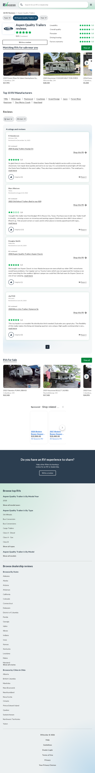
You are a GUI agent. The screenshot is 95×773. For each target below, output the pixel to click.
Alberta (6, 674)
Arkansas (6, 590)
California (6, 594)
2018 (5, 500)
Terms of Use (47, 755)
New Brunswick (9, 688)
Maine (5, 658)
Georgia (6, 622)
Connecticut (8, 603)
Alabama (6, 576)
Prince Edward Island (11, 705)
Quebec (6, 710)
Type (6, 18)
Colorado (6, 599)
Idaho (5, 626)
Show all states (9, 665)
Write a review (25, 42)
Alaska (5, 581)
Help (47, 740)
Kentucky (7, 649)
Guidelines (47, 745)
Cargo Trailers (8, 528)
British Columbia (9, 679)
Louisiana (6, 653)
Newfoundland (8, 692)
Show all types (9, 546)
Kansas (6, 644)
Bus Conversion (9, 519)
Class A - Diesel (9, 533)
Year (42, 18)
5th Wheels (7, 514)
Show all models (9, 556)
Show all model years (11, 505)
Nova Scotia (7, 697)
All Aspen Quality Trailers (24, 18)
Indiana (6, 635)
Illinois (5, 631)
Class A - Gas (8, 537)
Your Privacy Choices (47, 765)
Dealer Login (47, 750)
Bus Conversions (9, 524)
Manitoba (6, 683)
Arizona (6, 585)
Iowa (5, 640)
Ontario (6, 701)
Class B (6, 542)
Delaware (6, 608)
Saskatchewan (8, 715)
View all (86, 48)
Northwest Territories (11, 719)
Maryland (6, 663)
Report (84, 177)
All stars (20, 119)
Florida (5, 617)
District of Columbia (10, 612)
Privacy (47, 760)
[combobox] (9, 119)
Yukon (5, 724)
